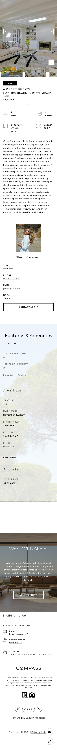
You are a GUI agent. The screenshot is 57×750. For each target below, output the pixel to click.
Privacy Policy (39, 732)
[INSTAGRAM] (25, 709)
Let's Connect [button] (28, 595)
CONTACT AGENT (28, 307)
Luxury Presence (36, 717)
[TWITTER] (39, 709)
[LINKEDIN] (32, 709)
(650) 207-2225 (11, 278)
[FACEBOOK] (17, 709)
